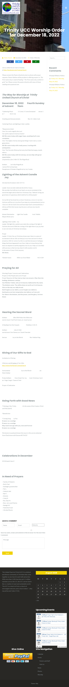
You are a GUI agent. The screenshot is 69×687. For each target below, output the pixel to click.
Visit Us (41, 664)
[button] (39, 647)
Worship (40, 674)
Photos (40, 671)
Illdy (36, 683)
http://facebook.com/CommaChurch (15, 70)
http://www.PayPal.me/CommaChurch (14, 365)
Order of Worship (35, 58)
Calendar (40, 654)
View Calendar (61, 646)
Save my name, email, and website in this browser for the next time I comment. (23, 534)
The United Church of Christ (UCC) (13, 572)
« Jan (37, 600)
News (39, 668)
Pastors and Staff (44, 661)
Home (40, 657)
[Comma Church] (11, 8)
